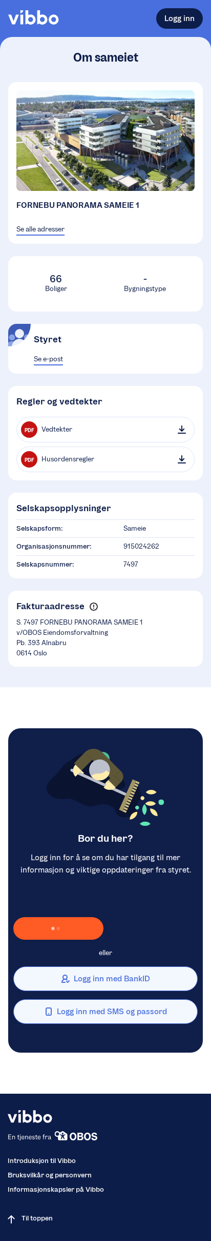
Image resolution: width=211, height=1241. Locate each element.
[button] (93, 606)
